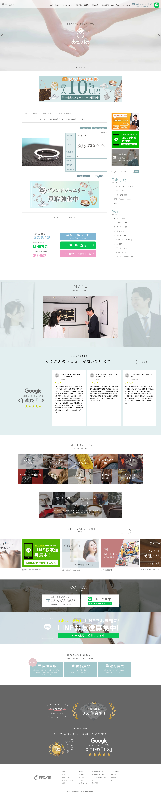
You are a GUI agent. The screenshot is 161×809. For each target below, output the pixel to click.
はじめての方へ (68, 5)
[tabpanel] (80, 35)
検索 (136, 172)
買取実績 (95, 5)
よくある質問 (104, 5)
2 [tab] (79, 68)
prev (58, 217)
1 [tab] (77, 68)
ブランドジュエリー (99, 128)
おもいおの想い (55, 5)
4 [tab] (84, 68)
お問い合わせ (115, 5)
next (70, 217)
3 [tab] (82, 68)
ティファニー (85, 128)
